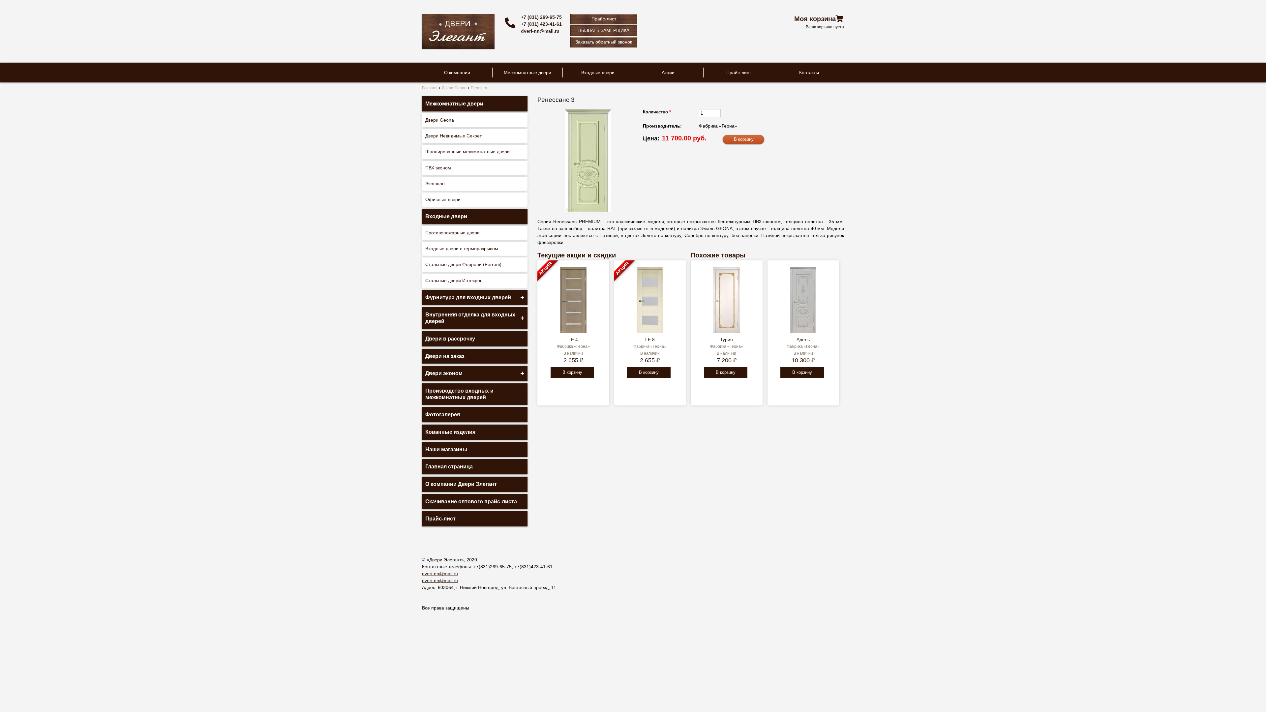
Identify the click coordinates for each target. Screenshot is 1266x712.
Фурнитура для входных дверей (468, 297)
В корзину (572, 372)
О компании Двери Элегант (461, 484)
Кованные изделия (450, 432)
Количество (657, 111)
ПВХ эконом (438, 167)
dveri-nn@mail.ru (540, 31)
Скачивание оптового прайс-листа (471, 501)
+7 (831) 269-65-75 (541, 17)
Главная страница (449, 466)
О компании (457, 72)
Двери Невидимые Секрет (453, 135)
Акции (668, 72)
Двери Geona (439, 120)
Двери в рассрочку (450, 338)
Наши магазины (446, 449)
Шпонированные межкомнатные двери (467, 151)
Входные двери (598, 72)
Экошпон (435, 183)
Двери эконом (444, 373)
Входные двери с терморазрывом (461, 248)
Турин (726, 339)
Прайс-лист (603, 18)
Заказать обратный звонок (603, 41)
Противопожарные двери (452, 232)
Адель (803, 339)
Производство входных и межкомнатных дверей (459, 394)
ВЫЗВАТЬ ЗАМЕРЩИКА (603, 30)
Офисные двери (443, 199)
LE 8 (650, 339)
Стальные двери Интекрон (454, 280)
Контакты (809, 72)
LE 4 (573, 339)
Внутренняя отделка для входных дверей (470, 318)
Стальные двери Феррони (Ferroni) (463, 264)
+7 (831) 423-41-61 (541, 24)
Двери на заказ (445, 356)
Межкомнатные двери (527, 72)
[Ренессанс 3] (588, 160)
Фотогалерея (442, 414)
